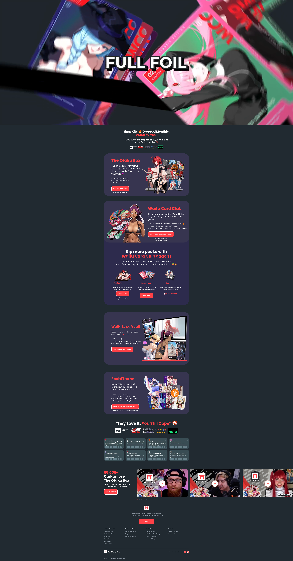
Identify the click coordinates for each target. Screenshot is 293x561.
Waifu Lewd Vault (130, 531)
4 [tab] (144, 499)
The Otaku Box (108, 531)
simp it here (122, 293)
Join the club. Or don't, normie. (161, 234)
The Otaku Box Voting (153, 534)
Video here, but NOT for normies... (122, 349)
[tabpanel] (162, 483)
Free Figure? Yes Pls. (120, 188)
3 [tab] (141, 499)
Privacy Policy (172, 534)
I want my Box (111, 492)
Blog (126, 534)
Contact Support (151, 539)
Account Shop (150, 531)
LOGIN (146, 521)
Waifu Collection (109, 539)
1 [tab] (137, 499)
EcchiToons (107, 536)
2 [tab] (139, 499)
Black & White (108, 544)
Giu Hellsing (107, 541)
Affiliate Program (151, 536)
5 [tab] (146, 499)
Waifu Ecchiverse (130, 536)
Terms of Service (173, 531)
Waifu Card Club (109, 534)
